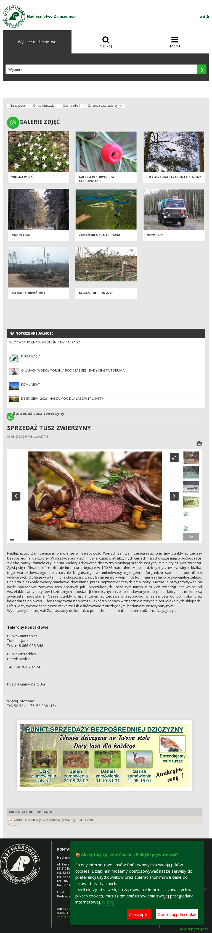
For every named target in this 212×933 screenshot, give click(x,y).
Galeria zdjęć (71, 105)
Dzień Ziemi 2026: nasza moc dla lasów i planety (62, 398)
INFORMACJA (30, 356)
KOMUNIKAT (30, 384)
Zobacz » (13, 825)
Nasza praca (17, 105)
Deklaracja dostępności (194, 929)
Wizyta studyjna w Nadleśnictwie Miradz (44, 342)
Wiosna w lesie (23, 177)
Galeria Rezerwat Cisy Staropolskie (97, 179)
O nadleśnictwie (43, 105)
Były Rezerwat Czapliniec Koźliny (174, 177)
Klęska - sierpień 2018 (28, 293)
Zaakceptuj (139, 914)
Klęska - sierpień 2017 (96, 293)
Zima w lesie (20, 235)
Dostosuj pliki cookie (177, 914)
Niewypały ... (156, 235)
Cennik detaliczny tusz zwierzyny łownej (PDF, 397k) (53, 820)
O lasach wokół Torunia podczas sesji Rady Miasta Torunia (72, 370)
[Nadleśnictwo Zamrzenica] (14, 17)
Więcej (108, 902)
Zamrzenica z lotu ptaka (99, 235)
